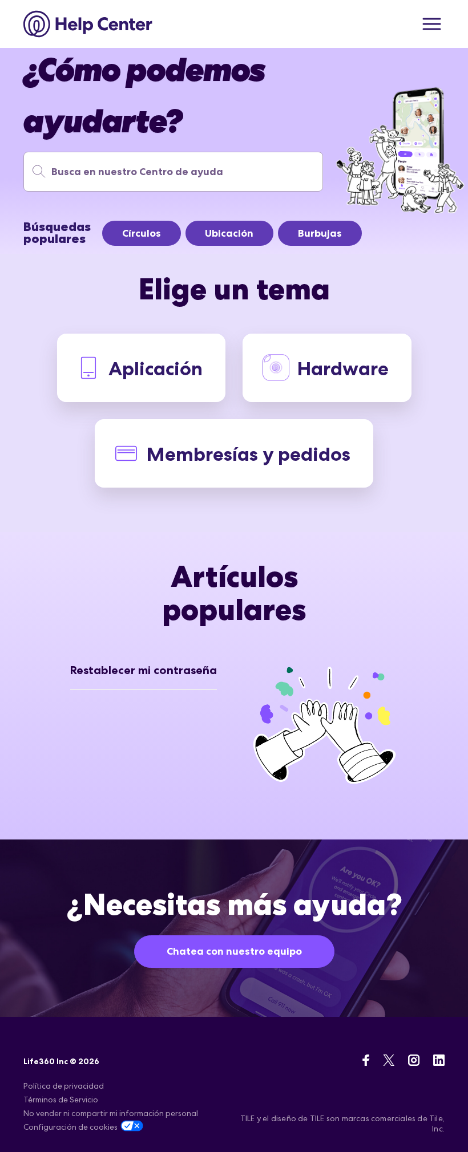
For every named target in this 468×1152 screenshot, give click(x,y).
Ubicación (229, 233)
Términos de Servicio (60, 1099)
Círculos (141, 233)
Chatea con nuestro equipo (234, 951)
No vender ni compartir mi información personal (110, 1113)
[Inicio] (88, 24)
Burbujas (320, 233)
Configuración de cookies (70, 1126)
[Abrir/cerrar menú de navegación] (432, 24)
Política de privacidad (63, 1085)
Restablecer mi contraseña (143, 670)
